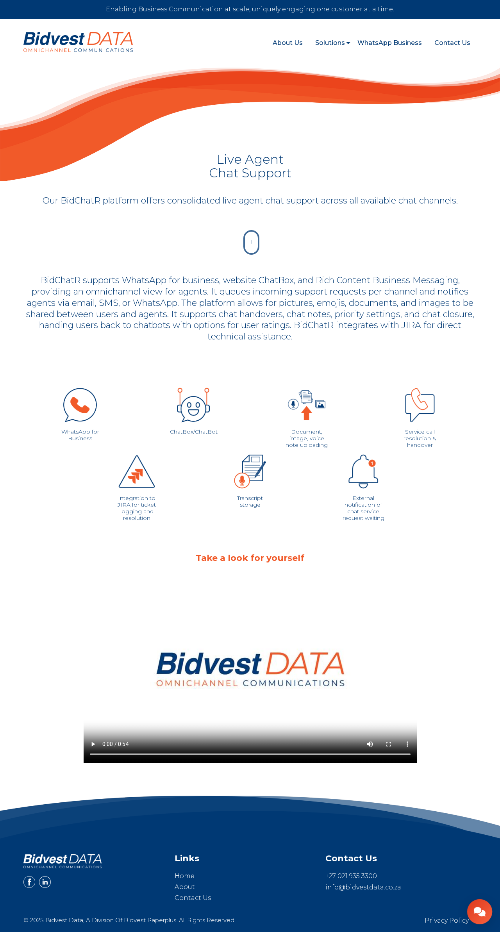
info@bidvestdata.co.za (363, 887)
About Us (288, 42)
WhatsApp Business (389, 42)
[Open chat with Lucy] (480, 912)
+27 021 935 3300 (351, 876)
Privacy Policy (447, 920)
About (185, 887)
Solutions (330, 42)
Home (185, 876)
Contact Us (452, 42)
